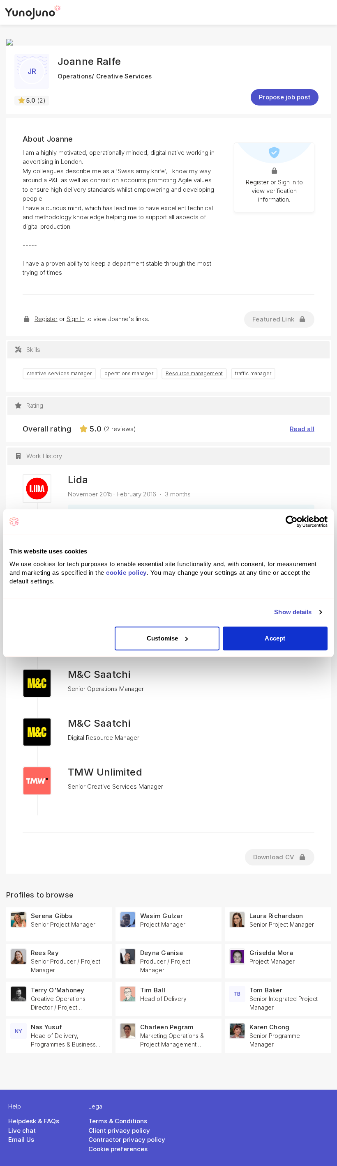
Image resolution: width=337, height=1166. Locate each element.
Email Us (21, 1139)
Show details (293, 611)
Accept (275, 638)
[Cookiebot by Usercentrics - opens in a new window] (292, 521)
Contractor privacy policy (126, 1139)
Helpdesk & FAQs (33, 1121)
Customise (162, 638)
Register (257, 182)
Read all (302, 429)
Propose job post (284, 97)
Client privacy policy (119, 1130)
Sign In (287, 182)
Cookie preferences (118, 1149)
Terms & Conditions (117, 1121)
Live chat (22, 1130)
